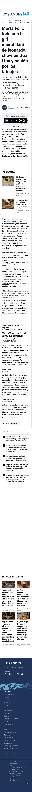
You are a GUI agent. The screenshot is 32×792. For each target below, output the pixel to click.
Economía (7, 700)
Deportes (7, 708)
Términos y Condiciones (11, 746)
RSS (5, 751)
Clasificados (8, 743)
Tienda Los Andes (9, 740)
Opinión (6, 716)
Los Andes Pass (9, 738)
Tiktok (14, 674)
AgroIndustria (8, 724)
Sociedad (7, 702)
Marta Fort (14, 423)
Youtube (22, 674)
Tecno (6, 727)
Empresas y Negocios (11, 719)
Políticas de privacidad (11, 748)
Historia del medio (10, 754)
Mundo (6, 713)
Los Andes (3, 21)
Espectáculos (8, 711)
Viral (5, 729)
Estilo (6, 721)
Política (6, 697)
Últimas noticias (9, 694)
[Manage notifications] (27, 784)
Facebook (5, 674)
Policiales (7, 705)
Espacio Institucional (10, 732)
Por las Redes (10, 21)
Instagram (9, 674)
